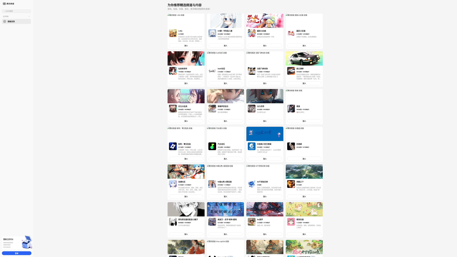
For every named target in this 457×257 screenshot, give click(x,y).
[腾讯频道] (9, 3)
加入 (186, 45)
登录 (16, 253)
